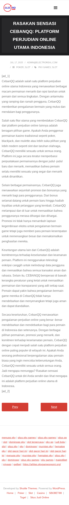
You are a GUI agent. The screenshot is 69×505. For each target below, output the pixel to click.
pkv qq (49, 442)
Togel (23, 497)
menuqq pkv (9, 437)
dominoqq (31, 446)
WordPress (59, 488)
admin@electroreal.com (42, 62)
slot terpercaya (35, 442)
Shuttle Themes (28, 488)
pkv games (44, 67)
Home (10, 493)
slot (54, 67)
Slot (27, 67)
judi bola (60, 442)
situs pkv (13, 446)
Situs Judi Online (39, 497)
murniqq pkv (46, 446)
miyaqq (7, 464)
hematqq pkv (45, 455)
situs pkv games (27, 437)
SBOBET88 (55, 493)
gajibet (17, 464)
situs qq (62, 437)
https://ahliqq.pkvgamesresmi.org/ (42, 464)
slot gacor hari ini (17, 451)
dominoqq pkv (17, 442)
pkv (22, 446)
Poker (20, 67)
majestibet (61, 459)
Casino (41, 493)
